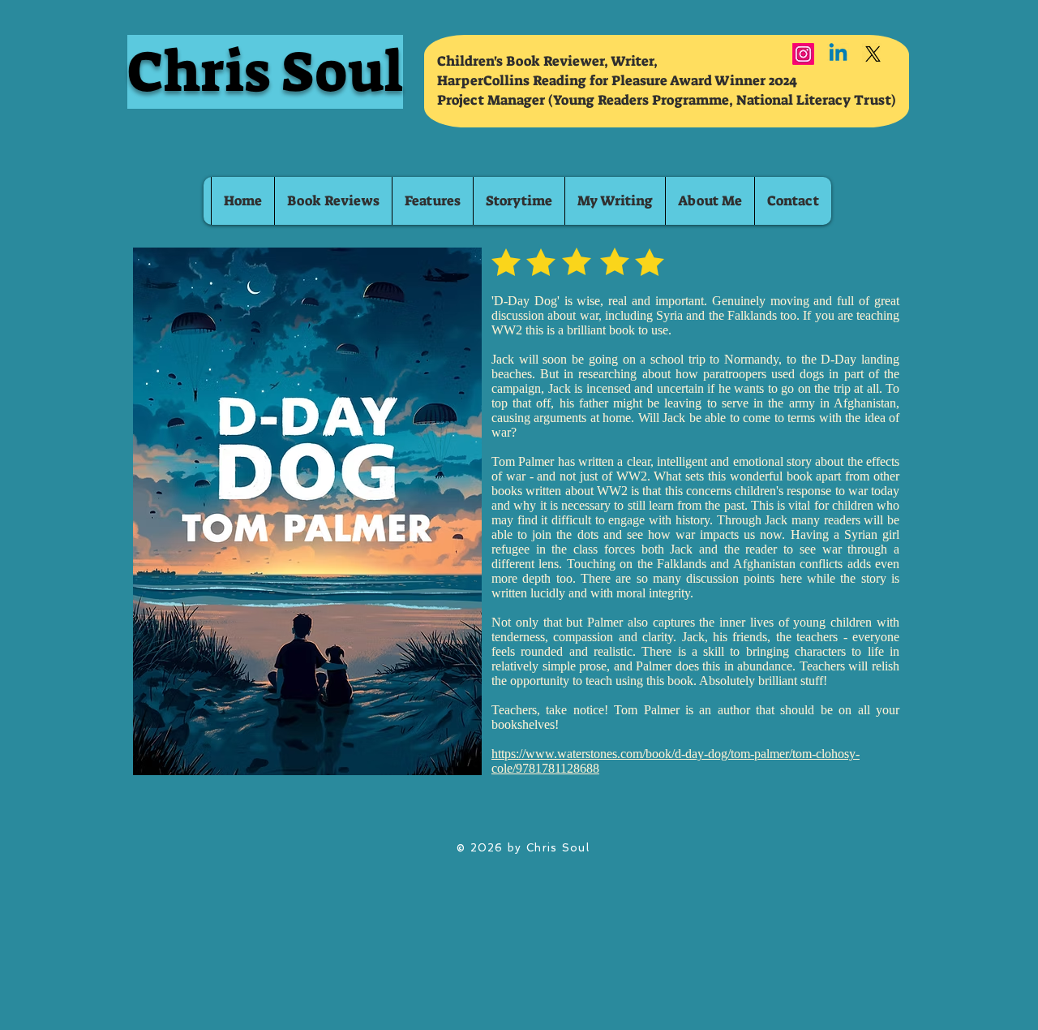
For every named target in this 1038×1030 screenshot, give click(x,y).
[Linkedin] (838, 54)
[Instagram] (803, 54)
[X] (873, 54)
